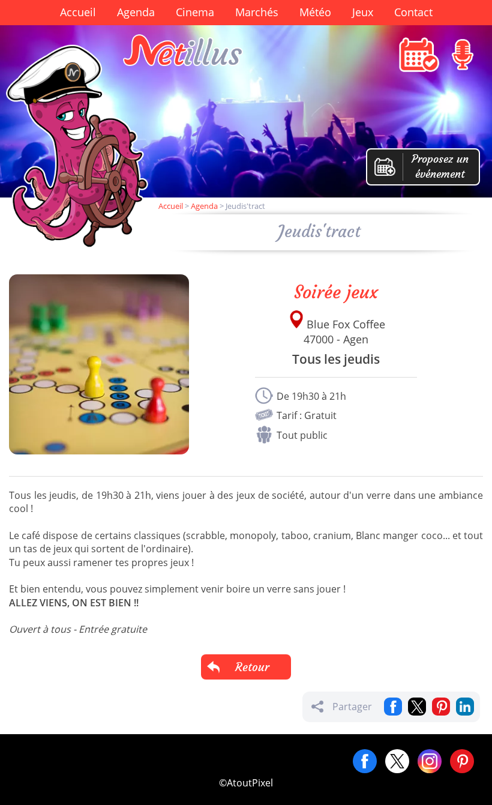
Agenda (136, 12)
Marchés (256, 12)
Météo (315, 12)
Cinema (195, 12)
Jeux (362, 12)
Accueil (78, 12)
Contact (413, 12)
